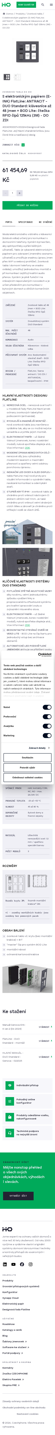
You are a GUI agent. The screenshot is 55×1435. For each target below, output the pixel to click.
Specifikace (25, 222)
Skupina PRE (9, 1385)
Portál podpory (11, 1353)
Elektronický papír (13, 1304)
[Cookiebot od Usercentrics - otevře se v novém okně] (38, 655)
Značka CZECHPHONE (15, 1374)
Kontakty (7, 1368)
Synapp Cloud (10, 1298)
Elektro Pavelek (11, 1379)
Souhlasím (27, 757)
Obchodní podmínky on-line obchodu (23, 1408)
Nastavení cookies (27, 1414)
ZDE (27, 448)
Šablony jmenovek (13, 1341)
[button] (19, 193)
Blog (5, 1336)
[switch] (47, 716)
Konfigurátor (9, 1292)
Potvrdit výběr (27, 767)
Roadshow (8, 1324)
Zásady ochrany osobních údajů (20, 1401)
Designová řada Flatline (16, 1310)
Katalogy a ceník (12, 1330)
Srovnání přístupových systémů (20, 1286)
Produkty (7, 1281)
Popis (9, 222)
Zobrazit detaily (37, 748)
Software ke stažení (14, 1347)
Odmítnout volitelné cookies (27, 777)
